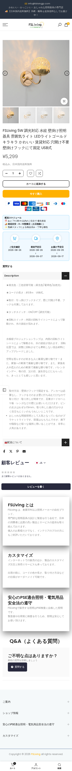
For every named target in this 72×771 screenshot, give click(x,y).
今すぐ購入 (36, 193)
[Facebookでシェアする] (4, 451)
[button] (36, 486)
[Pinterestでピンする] (17, 451)
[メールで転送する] (24, 451)
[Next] (66, 73)
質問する (7, 266)
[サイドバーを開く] (4, 390)
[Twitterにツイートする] (10, 451)
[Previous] (5, 73)
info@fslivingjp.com (39, 3)
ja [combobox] (40, 462)
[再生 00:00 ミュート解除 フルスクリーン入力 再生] (36, 73)
